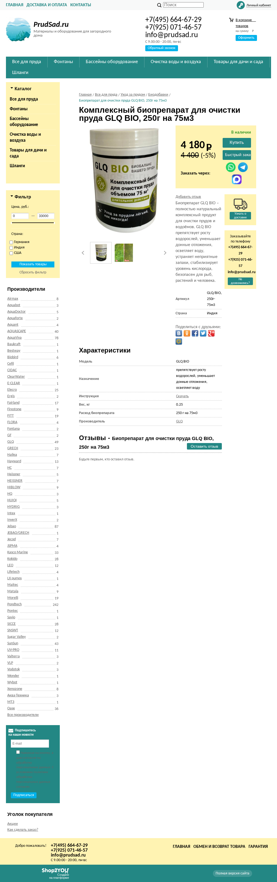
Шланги (17, 166)
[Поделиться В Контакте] (179, 333)
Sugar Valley (16, 637)
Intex (11, 513)
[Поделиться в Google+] (211, 333)
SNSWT (12, 630)
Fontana (13, 429)
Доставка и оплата (47, 5)
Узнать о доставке (240, 215)
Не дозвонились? (240, 281)
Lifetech (13, 572)
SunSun (12, 643)
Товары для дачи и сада (28, 153)
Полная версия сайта (232, 873)
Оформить (246, 38)
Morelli (12, 598)
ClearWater (16, 377)
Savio (11, 617)
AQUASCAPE (16, 331)
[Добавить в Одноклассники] (187, 333)
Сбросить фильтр (32, 272)
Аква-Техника (18, 695)
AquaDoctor (16, 312)
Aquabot (13, 305)
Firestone (14, 409)
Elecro (12, 390)
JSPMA (12, 546)
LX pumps (14, 578)
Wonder (13, 676)
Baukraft (14, 344)
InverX (12, 520)
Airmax (12, 299)
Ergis (11, 396)
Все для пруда (24, 99)
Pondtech (14, 604)
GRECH (12, 448)
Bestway (13, 351)
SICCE (11, 624)
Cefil (10, 364)
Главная (14, 5)
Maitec (12, 585)
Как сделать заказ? (22, 830)
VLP (10, 663)
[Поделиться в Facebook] (195, 333)
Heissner (13, 474)
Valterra (13, 656)
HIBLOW (13, 487)
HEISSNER (14, 481)
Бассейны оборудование (24, 122)
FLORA (12, 422)
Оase (11, 708)
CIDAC (12, 370)
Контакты (80, 5)
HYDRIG (13, 507)
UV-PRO (13, 650)
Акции (12, 824)
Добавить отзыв (188, 197)
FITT (10, 416)
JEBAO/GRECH (18, 533)
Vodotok (13, 669)
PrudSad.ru (51, 25)
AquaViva (14, 338)
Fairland (13, 403)
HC (9, 468)
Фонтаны (19, 109)
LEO (10, 565)
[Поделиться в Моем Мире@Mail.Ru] (179, 341)
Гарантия (258, 847)
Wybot (12, 682)
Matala (12, 591)
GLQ (10, 442)
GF (9, 435)
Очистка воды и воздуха (25, 137)
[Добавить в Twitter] (203, 333)
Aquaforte (15, 318)
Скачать (182, 396)
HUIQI (12, 500)
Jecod (11, 539)
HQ (9, 494)
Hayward (14, 461)
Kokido (12, 559)
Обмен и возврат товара (219, 847)
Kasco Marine (17, 552)
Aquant (12, 325)
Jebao (11, 526)
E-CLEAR (13, 383)
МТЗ (10, 702)
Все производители (23, 715)
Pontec (12, 611)
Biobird (12, 357)
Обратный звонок (162, 48)
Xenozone (14, 689)
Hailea (12, 455)
